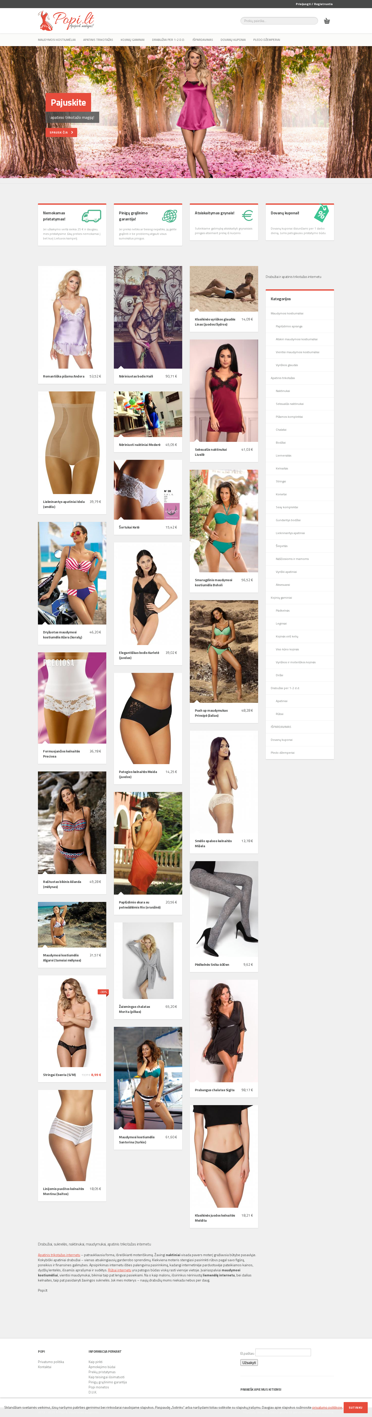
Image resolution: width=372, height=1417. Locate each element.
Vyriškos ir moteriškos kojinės (296, 662)
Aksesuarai (283, 584)
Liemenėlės (283, 455)
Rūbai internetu (119, 1270)
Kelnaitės (282, 468)
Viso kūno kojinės (287, 649)
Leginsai (281, 623)
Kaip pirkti (95, 1361)
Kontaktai (44, 1366)
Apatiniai (281, 700)
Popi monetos (99, 1387)
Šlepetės (281, 545)
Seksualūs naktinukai (290, 403)
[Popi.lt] (66, 21)
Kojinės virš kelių (287, 636)
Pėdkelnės (283, 610)
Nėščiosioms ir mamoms (292, 558)
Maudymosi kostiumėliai (57, 39)
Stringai (281, 481)
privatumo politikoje (327, 1407)
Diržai (279, 675)
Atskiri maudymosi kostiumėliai (297, 339)
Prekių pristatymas (102, 1371)
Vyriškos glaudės (287, 365)
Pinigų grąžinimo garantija (108, 1382)
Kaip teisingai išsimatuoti (107, 1377)
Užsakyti (249, 1362)
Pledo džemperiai (266, 39)
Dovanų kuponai (233, 39)
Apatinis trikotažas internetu (59, 1254)
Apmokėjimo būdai (102, 1366)
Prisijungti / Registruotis (314, 4)
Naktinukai (283, 390)
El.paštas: (247, 1353)
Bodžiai (281, 442)
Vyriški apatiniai (286, 571)
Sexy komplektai (287, 507)
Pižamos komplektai (289, 416)
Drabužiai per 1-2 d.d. (168, 39)
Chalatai (281, 429)
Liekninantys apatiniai (290, 533)
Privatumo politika (51, 1361)
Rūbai (279, 713)
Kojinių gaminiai (132, 39)
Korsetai (281, 494)
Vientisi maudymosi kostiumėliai (297, 352)
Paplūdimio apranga (289, 326)
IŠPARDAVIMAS (203, 39)
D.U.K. (93, 1392)
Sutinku (356, 1407)
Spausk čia (60, 132)
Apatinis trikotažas (98, 39)
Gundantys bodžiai (288, 520)
